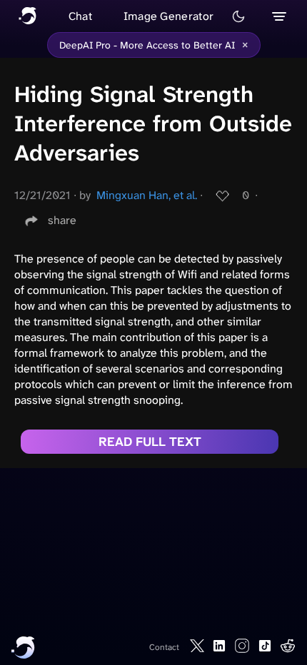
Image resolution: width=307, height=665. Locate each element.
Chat (80, 16)
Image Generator (169, 16)
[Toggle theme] (238, 16)
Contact (164, 647)
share (62, 220)
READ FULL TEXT (150, 441)
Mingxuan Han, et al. (146, 195)
